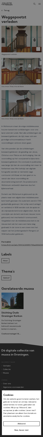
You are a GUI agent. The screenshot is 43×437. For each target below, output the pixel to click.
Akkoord (21, 423)
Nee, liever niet (21, 430)
